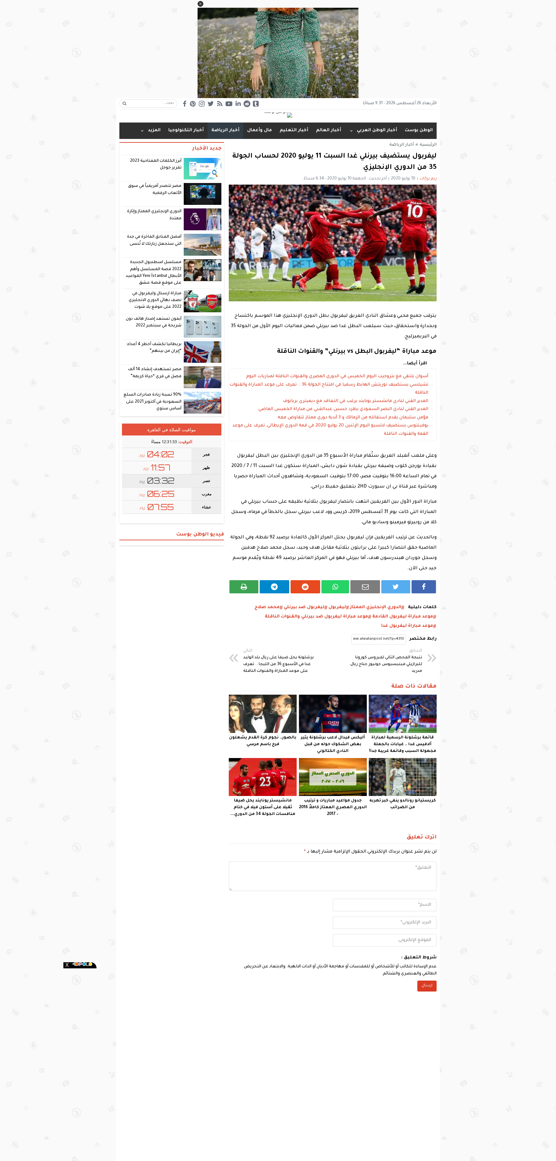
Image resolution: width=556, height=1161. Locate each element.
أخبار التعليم (294, 130)
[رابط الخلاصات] (219, 104)
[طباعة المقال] (244, 587)
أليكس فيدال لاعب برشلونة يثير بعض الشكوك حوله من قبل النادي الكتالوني (333, 745)
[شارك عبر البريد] (365, 587)
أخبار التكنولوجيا (186, 130)
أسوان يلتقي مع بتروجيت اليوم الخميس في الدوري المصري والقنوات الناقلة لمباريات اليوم (337, 376)
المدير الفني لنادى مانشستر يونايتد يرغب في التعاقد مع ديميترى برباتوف (355, 401)
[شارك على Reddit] (305, 587)
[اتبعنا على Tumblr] (255, 104)
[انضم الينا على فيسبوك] (184, 104)
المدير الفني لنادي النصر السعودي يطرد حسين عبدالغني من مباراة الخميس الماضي (343, 409)
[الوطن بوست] (278, 116)
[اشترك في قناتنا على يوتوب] (228, 104)
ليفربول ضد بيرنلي (304, 607)
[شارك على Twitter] (396, 587)
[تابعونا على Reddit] (246, 104)
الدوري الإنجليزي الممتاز (375, 607)
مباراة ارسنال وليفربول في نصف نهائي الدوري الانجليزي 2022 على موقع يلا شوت (155, 300)
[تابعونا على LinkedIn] (238, 103)
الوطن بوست (419, 130)
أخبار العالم (328, 130)
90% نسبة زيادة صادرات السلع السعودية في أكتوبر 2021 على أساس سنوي (153, 402)
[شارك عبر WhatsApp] (335, 587)
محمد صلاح (267, 607)
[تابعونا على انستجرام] (201, 104)
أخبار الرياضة (225, 130)
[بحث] (124, 103)
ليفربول (337, 607)
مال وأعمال (259, 130)
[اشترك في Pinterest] (192, 104)
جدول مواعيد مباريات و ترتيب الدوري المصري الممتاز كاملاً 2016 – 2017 (333, 808)
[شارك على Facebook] (423, 587)
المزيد (154, 130)
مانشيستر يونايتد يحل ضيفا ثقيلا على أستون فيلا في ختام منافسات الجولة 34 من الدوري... (262, 808)
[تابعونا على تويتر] (210, 104)
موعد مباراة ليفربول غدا (407, 626)
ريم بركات (428, 179)
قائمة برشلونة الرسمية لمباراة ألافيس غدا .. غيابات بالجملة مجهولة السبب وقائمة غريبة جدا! (402, 745)
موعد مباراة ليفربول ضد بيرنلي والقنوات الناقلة (316, 616)
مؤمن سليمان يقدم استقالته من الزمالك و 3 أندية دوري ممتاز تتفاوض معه (353, 417)
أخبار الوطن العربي (377, 130)
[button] (200, 4)
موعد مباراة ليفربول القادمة (402, 616)
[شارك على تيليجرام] (274, 587)
